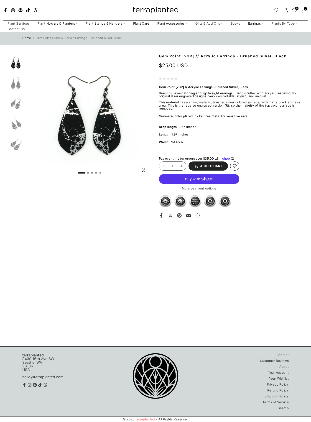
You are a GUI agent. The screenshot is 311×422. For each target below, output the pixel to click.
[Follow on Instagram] (13, 10)
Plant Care (141, 23)
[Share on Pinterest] (179, 215)
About (284, 366)
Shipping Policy (277, 396)
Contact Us (16, 29)
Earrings (254, 23)
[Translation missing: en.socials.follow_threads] (35, 10)
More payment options (199, 188)
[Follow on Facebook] (5, 10)
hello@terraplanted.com (43, 377)
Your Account (278, 372)
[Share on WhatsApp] (197, 215)
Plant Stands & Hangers (104, 23)
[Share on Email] (188, 215)
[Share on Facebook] (161, 215)
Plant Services (19, 23)
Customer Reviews (274, 361)
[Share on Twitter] (170, 215)
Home (26, 38)
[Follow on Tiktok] (28, 10)
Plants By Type (283, 23)
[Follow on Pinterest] (20, 10)
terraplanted (145, 419)
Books (235, 23)
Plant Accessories (171, 23)
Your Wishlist (279, 378)
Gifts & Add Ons (207, 23)
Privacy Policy (278, 384)
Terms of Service (276, 402)
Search (283, 408)
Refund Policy (278, 390)
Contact (282, 355)
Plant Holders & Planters (56, 23)
